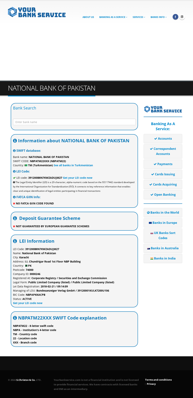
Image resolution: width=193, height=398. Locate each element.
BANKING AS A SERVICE (112, 17)
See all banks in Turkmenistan (73, 165)
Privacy (151, 384)
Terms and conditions (158, 379)
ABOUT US (88, 17)
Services (138, 17)
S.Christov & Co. (25, 380)
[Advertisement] (96, 52)
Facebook (175, 17)
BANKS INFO (158, 17)
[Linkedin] (182, 17)
